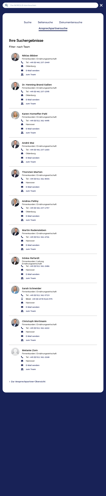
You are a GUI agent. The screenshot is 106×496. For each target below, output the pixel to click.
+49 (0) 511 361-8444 (39, 178)
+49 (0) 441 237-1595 (39, 91)
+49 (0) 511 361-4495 (39, 120)
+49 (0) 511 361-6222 (39, 328)
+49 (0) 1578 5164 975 (42, 299)
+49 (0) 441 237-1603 (39, 149)
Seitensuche (45, 22)
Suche (27, 22)
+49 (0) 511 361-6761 (39, 237)
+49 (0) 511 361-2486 (39, 266)
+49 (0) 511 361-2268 (39, 357)
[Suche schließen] (101, 5)
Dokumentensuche (70, 22)
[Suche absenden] (6, 5)
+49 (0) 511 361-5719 (39, 295)
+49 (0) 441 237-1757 (39, 208)
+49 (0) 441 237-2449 (39, 62)
